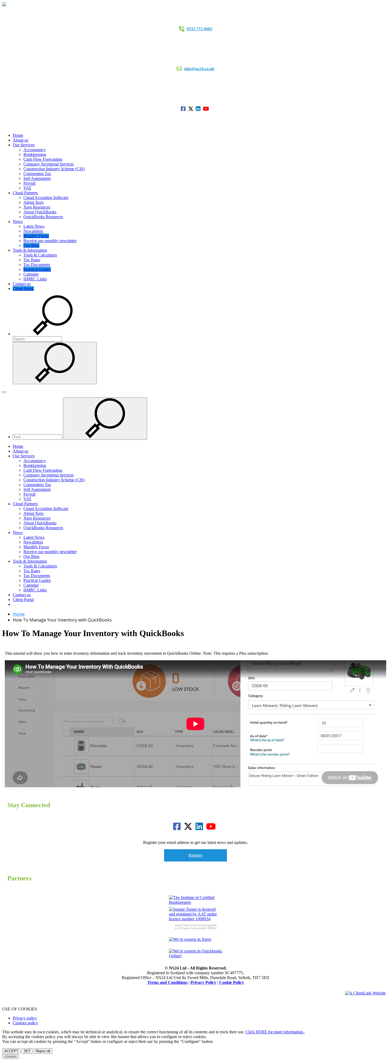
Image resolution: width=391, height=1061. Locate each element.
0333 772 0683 (199, 29)
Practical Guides (37, 269)
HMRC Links (35, 279)
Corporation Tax (37, 173)
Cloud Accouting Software (45, 197)
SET (27, 1051)
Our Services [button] (24, 145)
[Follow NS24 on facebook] (184, 108)
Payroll (29, 183)
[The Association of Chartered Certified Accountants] (195, 901)
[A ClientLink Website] (365, 993)
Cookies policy (25, 1023)
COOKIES (10, 1056)
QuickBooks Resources (43, 216)
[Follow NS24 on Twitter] (191, 108)
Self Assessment (37, 178)
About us (20, 140)
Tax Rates (31, 260)
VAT (27, 188)
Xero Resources (36, 207)
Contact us (22, 283)
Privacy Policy (203, 982)
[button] (53, 333)
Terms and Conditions (167, 982)
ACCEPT (11, 1051)
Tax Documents (36, 264)
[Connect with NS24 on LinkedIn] (199, 108)
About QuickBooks (39, 212)
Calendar (31, 274)
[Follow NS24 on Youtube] (206, 108)
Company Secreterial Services (48, 164)
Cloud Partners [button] (25, 192)
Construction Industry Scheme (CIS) (54, 169)
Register (195, 855)
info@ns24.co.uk (199, 69)
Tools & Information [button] (30, 250)
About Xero (33, 202)
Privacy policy (25, 1018)
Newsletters (33, 231)
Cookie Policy (231, 982)
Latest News (33, 226)
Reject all (43, 1051)
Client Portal (23, 288)
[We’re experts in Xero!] (195, 943)
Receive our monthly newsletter (50, 240)
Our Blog (31, 245)
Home (18, 135)
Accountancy (34, 149)
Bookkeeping (34, 154)
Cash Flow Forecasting (42, 159)
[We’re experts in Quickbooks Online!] (195, 954)
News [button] (18, 221)
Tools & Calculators (40, 255)
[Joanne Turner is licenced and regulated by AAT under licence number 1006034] (195, 914)
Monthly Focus (36, 236)
